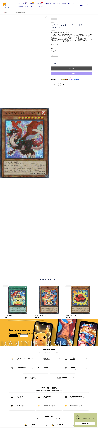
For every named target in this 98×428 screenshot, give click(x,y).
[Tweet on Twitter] (68, 84)
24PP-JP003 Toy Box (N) (8, 315)
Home (4, 12)
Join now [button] (13, 335)
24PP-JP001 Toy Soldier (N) (40, 315)
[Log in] (87, 5)
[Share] (59, 84)
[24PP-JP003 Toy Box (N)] (18, 300)
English (81, 5)
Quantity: (53, 55)
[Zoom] (46, 16)
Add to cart (49, 299)
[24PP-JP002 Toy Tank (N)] (80, 300)
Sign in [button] (24, 335)
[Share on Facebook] (63, 84)
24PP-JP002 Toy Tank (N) (71, 315)
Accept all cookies (85, 423)
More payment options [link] (71, 76)
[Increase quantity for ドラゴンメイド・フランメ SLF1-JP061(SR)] (57, 58)
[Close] (94, 414)
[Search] (91, 5)
